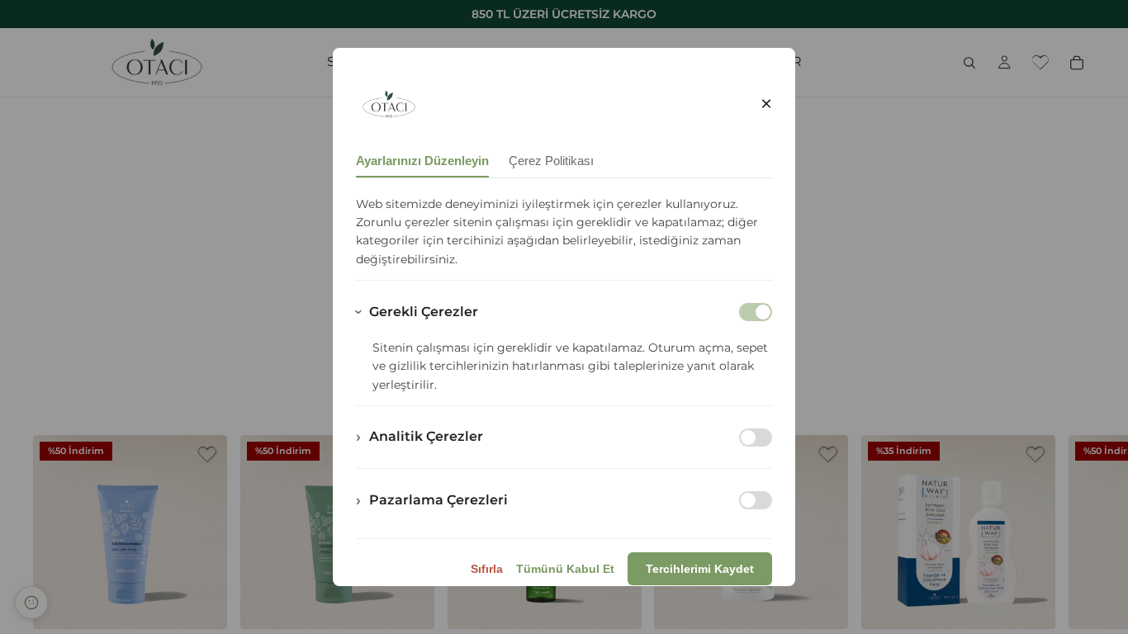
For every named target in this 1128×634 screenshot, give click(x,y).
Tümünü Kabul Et (565, 568)
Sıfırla (487, 568)
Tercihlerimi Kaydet (700, 568)
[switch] (755, 437)
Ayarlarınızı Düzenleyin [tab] (422, 161)
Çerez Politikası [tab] (551, 161)
